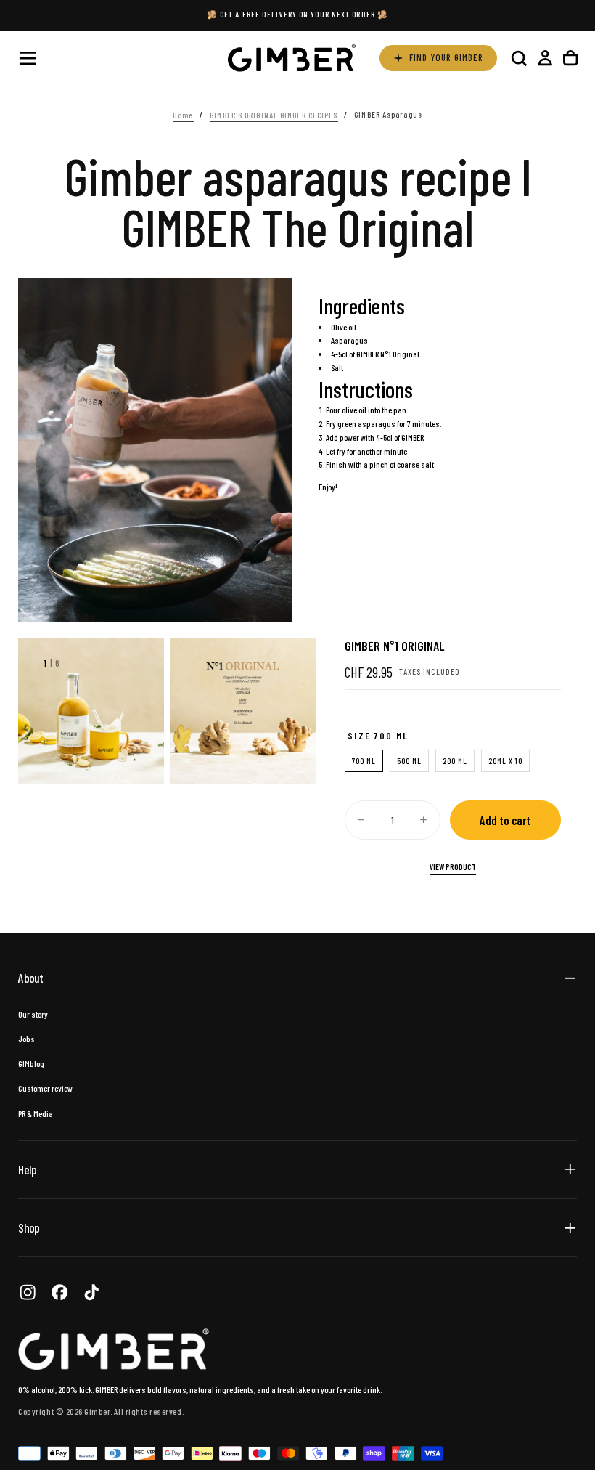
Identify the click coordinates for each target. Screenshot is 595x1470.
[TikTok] (91, 1292)
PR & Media (35, 1113)
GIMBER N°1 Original (387, 354)
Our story (33, 1014)
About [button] (30, 978)
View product (453, 867)
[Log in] (545, 57)
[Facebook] (59, 1292)
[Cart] (570, 57)
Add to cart (505, 820)
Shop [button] (28, 1227)
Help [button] (27, 1169)
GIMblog (31, 1063)
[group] (91, 711)
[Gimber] (114, 1349)
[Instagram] (27, 1292)
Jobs (26, 1039)
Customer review (45, 1088)
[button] (27, 58)
